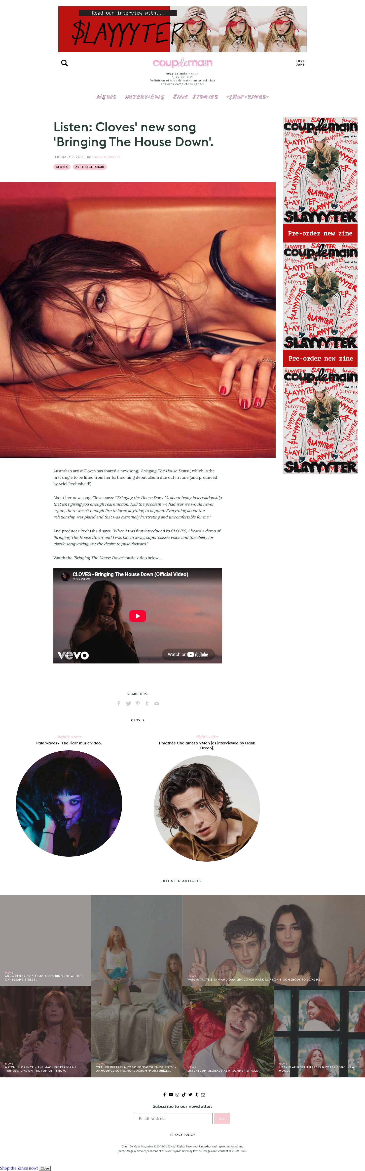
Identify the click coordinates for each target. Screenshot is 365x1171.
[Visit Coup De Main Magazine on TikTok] (184, 1095)
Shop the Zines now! (19, 1168)
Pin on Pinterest (138, 703)
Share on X (128, 703)
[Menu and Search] (64, 63)
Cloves (62, 167)
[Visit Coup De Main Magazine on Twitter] (190, 1095)
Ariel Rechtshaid (90, 167)
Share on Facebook (119, 703)
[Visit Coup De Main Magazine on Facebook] (164, 1095)
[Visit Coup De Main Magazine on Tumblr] (197, 1095)
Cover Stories (195, 93)
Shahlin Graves (106, 157)
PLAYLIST (300, 63)
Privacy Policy (182, 1134)
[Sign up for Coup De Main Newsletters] (203, 1095)
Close (45, 1168)
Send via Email (157, 703)
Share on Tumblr (147, 703)
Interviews (144, 93)
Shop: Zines (247, 93)
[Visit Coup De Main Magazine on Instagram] (177, 1095)
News (106, 100)
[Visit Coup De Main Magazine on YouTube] (171, 1095)
